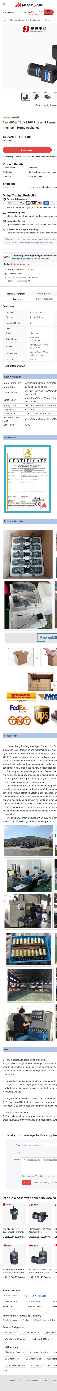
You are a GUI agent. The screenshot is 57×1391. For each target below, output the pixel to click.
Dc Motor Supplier (12, 1358)
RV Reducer (8, 1306)
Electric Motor (35, 20)
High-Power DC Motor (40, 1339)
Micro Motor (10, 1332)
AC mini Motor (9, 1301)
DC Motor (46, 20)
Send (26, 1182)
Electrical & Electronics (18, 20)
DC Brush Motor (35, 1301)
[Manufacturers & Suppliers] (28, 4)
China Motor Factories (14, 1352)
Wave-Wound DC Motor (15, 1339)
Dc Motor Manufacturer (15, 1365)
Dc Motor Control (33, 1358)
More (5, 1370)
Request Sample (49, 156)
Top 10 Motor (36, 1365)
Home (5, 20)
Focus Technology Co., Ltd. (35, 1380)
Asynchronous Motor (30, 1332)
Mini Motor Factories (39, 1352)
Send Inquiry (27, 150)
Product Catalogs (42, 1295)
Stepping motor (34, 1306)
